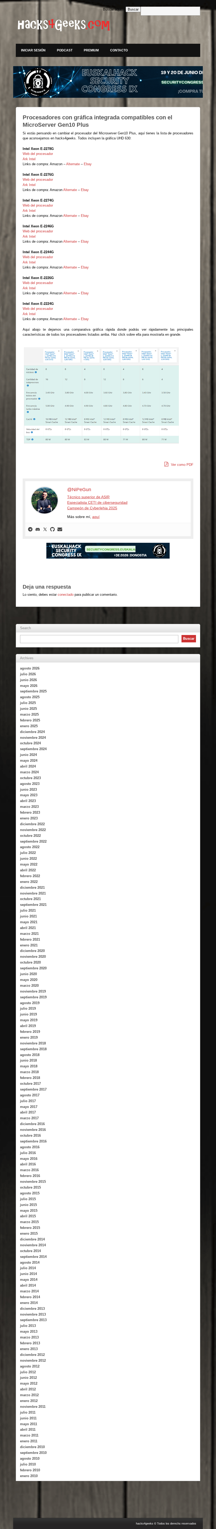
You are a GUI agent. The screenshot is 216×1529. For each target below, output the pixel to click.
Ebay (88, 164)
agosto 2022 (30, 847)
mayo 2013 (28, 1331)
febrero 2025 (30, 720)
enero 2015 (29, 1233)
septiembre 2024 (33, 749)
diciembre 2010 (32, 1447)
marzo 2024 (29, 772)
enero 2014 (29, 1303)
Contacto (119, 50)
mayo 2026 (28, 686)
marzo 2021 (29, 934)
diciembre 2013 (32, 1309)
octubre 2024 (30, 743)
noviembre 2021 (33, 893)
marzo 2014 (29, 1291)
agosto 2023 (30, 784)
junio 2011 (28, 1418)
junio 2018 (28, 1060)
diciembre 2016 (32, 1124)
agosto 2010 (30, 1458)
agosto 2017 (30, 1095)
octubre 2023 (30, 778)
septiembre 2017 (33, 1089)
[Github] (52, 529)
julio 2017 (28, 1101)
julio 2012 (28, 1372)
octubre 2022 (30, 836)
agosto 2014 (30, 1262)
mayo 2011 (28, 1424)
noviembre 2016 (33, 1130)
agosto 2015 (30, 1193)
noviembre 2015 (33, 1182)
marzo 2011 (29, 1435)
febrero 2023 (30, 812)
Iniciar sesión (33, 50)
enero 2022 (29, 882)
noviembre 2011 (33, 1407)
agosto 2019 (30, 1003)
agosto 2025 (30, 697)
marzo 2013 (29, 1337)
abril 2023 (28, 801)
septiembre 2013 (33, 1320)
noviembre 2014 (33, 1245)
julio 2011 (28, 1412)
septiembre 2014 (33, 1257)
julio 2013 (28, 1326)
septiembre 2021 (33, 905)
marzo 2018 (29, 1072)
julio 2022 (28, 853)
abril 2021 (28, 928)
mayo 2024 (28, 761)
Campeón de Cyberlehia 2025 (92, 508)
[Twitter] (45, 529)
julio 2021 (28, 910)
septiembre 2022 (33, 841)
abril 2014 (28, 1285)
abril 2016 (28, 1164)
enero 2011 (28, 1441)
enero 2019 (29, 1037)
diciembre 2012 (32, 1355)
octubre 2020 (30, 962)
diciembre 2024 (32, 732)
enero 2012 (29, 1401)
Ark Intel (29, 159)
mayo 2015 (28, 1211)
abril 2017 (28, 1112)
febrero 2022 (30, 876)
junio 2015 (28, 1205)
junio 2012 (28, 1378)
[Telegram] (30, 529)
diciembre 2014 (32, 1239)
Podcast (64, 50)
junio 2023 (28, 790)
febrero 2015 (30, 1228)
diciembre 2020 (32, 951)
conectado (65, 595)
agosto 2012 (30, 1366)
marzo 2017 (29, 1118)
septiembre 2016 (33, 1141)
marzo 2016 (29, 1170)
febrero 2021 (30, 939)
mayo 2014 (28, 1280)
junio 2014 (28, 1274)
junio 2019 (28, 1014)
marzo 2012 (29, 1395)
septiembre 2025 (33, 691)
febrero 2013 (30, 1343)
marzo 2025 (29, 714)
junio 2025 (28, 709)
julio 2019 (28, 1008)
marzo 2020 (29, 986)
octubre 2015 (30, 1187)
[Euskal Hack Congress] (108, 551)
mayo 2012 (28, 1383)
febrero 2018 (30, 1078)
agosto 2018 (30, 1055)
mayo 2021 (28, 922)
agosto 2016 (30, 1147)
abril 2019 (28, 1026)
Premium (91, 50)
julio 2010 (28, 1464)
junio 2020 (28, 974)
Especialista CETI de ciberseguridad (97, 502)
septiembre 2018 (33, 1049)
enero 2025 (29, 726)
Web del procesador (38, 154)
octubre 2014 (30, 1251)
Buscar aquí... (114, 9)
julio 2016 (28, 1153)
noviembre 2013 (33, 1314)
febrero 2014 (30, 1297)
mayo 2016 (28, 1159)
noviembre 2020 (33, 957)
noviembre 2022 (33, 830)
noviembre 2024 (33, 738)
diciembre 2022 (32, 824)
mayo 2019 (28, 1020)
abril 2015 (28, 1216)
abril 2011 (28, 1430)
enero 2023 (29, 818)
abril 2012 (28, 1389)
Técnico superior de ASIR (88, 497)
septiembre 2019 (33, 997)
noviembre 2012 (33, 1360)
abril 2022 (28, 870)
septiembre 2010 (33, 1453)
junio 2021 (28, 916)
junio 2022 (28, 859)
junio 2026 (28, 680)
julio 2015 (28, 1199)
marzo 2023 (29, 807)
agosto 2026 (30, 668)
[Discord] (37, 529)
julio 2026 (28, 674)
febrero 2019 (30, 1032)
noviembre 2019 (33, 991)
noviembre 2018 (33, 1043)
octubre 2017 (30, 1084)
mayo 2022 (28, 864)
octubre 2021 (30, 899)
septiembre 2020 (33, 968)
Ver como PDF (181, 465)
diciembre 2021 (32, 888)
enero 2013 (29, 1349)
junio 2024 (28, 755)
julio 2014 (28, 1268)
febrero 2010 (30, 1470)
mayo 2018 (28, 1066)
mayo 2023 (28, 795)
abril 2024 (28, 766)
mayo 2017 (28, 1107)
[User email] (59, 529)
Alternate (73, 164)
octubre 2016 (30, 1135)
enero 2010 (29, 1476)
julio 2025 (28, 703)
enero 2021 (29, 945)
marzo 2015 (29, 1222)
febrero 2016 (30, 1176)
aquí (96, 517)
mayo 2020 (28, 980)
